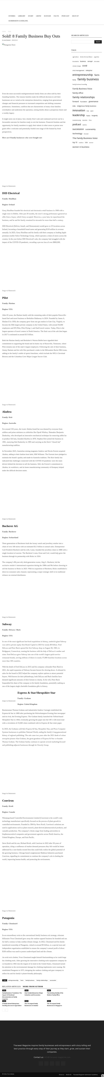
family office (78, 93)
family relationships (42, 980)
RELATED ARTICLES (11, 987)
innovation (79, 110)
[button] (99, 18)
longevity (95, 115)
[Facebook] (41, 1063)
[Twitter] (58, 1063)
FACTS (56, 16)
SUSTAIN (47, 16)
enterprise (89, 70)
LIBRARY (21, 16)
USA (86, 142)
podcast (77, 124)
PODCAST (65, 16)
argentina (96, 57)
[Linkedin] (52, 1063)
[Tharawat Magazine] (52, 7)
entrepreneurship (13, 980)
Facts (4, 990)
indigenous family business (86, 106)
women (91, 142)
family (74, 80)
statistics (85, 125)
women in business (81, 147)
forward (76, 101)
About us (61, 1074)
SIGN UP (75, 16)
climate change (77, 66)
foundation (83, 102)
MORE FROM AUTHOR (33, 987)
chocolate (96, 61)
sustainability (90, 129)
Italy (88, 111)
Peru (90, 120)
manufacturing (77, 120)
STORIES (12, 16)
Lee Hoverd (7, 40)
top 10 (75, 142)
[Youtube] (63, 1063)
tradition (81, 142)
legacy (88, 115)
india (74, 106)
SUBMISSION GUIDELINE (18, 21)
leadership (79, 115)
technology (77, 133)
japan (91, 111)
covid (84, 65)
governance (93, 101)
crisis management (78, 70)
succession (53, 980)
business (83, 61)
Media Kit (68, 1074)
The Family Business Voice (85, 138)
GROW (38, 16)
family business (30, 980)
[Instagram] (46, 1063)
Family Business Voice (82, 88)
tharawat (86, 134)
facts (22, 980)
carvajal (89, 61)
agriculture (76, 57)
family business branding (80, 84)
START (30, 16)
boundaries (76, 61)
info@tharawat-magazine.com (57, 1057)
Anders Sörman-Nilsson (86, 57)
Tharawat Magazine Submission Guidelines (85, 1074)
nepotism (84, 120)
